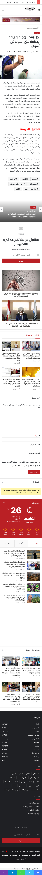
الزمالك (12, 778)
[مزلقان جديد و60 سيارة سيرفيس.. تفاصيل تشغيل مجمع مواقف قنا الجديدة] (31, 687)
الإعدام (24, 179)
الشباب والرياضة (34, 782)
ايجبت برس (19, 859)
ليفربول (30, 786)
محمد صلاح (22, 786)
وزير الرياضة (25, 789)
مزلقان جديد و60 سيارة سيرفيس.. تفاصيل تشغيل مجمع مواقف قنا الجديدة (31, 696)
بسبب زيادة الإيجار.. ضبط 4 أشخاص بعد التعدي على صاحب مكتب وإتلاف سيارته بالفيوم (11, 382)
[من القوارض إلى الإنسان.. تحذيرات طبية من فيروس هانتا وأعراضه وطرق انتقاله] (33, 587)
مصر (14, 786)
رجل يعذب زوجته (16, 184)
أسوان (34, 179)
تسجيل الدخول (34, 803)
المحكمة (13, 179)
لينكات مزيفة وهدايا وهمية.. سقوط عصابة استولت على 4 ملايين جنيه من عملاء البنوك (11, 698)
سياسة (36, 749)
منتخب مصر (35, 789)
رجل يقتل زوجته (31, 189)
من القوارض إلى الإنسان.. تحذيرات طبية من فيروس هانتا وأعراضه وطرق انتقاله (14, 586)
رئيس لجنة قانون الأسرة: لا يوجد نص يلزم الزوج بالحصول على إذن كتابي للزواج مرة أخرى (14, 553)
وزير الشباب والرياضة (12, 789)
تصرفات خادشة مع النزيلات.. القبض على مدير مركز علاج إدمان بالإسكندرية (21, 215)
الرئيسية (35, 28)
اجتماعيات (35, 728)
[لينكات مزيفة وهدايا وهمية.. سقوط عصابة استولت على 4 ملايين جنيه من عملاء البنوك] (11, 687)
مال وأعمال (35, 753)
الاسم (37, 436)
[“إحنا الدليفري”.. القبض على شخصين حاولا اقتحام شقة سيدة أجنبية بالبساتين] (31, 346)
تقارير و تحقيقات (33, 735)
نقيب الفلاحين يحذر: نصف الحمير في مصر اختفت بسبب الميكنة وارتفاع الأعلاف (14, 597)
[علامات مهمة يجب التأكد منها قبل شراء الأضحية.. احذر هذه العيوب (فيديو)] (33, 576)
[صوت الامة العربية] (30, 9)
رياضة (37, 746)
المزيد (37, 731)
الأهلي (28, 774)
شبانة (16, 782)
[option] (21, 209)
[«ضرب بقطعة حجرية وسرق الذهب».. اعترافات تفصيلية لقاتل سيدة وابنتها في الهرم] (11, 346)
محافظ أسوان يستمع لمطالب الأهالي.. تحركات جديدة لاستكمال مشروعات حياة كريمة (11, 672)
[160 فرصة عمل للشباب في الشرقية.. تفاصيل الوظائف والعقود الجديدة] (31, 661)
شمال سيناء (8, 782)
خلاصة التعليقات (33, 810)
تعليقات (7, 543)
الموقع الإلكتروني (34, 453)
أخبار (37, 724)
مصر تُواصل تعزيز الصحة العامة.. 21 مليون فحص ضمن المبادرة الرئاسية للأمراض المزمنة (14, 564)
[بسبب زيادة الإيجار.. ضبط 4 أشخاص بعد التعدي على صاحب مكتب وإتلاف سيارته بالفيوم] (11, 372)
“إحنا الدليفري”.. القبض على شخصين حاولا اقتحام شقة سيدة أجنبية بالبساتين (31, 356)
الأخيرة (21, 543)
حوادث (29, 28)
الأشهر (35, 543)
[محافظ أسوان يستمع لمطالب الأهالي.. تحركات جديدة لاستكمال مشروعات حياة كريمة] (11, 661)
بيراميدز (23, 782)
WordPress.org (33, 814)
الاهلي (21, 774)
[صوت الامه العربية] (21, 19)
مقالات (36, 760)
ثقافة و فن (35, 739)
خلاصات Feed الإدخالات (31, 806)
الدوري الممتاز (35, 778)
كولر (37, 786)
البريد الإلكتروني (34, 444)
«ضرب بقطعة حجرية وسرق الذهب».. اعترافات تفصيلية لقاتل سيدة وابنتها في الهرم (11, 357)
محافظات (35, 757)
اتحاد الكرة (36, 774)
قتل (17, 189)
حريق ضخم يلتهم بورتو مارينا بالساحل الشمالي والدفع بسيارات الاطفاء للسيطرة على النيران (31, 382)
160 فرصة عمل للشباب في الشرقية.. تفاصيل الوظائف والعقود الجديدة (31, 670)
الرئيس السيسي (22, 778)
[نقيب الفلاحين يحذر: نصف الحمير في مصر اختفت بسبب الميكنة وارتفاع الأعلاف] (33, 598)
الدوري (14, 774)
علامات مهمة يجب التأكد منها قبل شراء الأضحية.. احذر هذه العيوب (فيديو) (13, 575)
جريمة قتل (33, 184)
